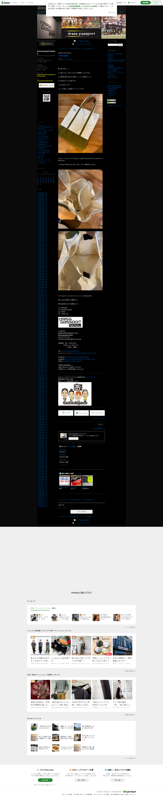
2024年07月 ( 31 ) (42, 232)
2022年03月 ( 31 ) (42, 276)
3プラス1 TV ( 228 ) (43, 136)
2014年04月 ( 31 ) (42, 426)
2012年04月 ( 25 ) (42, 463)
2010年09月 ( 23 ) (42, 493)
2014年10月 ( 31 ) (42, 416)
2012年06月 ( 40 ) (42, 460)
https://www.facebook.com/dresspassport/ (77, 357)
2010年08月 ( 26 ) (42, 495)
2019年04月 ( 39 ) (42, 331)
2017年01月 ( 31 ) (42, 374)
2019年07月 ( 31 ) (42, 327)
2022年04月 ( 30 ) (42, 275)
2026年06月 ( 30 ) (42, 196)
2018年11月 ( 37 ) (42, 339)
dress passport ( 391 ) (44, 152)
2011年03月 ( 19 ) (42, 484)
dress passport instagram (115, 87)
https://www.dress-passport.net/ (69, 351)
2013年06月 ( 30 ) (42, 442)
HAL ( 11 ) (40, 158)
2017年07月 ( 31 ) (42, 364)
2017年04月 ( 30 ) (42, 369)
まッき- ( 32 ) (41, 155)
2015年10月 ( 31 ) (42, 397)
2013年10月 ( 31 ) (42, 435)
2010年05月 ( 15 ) (42, 500)
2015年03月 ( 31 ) (42, 408)
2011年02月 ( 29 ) (42, 486)
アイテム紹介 (68, 59)
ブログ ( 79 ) (41, 125)
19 (46, 181)
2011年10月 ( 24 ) (42, 473)
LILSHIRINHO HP (112, 88)
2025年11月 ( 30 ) (42, 207)
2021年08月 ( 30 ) (42, 287)
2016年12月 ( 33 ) (42, 375)
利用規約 (89, 794)
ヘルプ (134, 794)
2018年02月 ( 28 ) (42, 353)
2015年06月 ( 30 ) (42, 404)
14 (51, 179)
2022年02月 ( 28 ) (42, 278)
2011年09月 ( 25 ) (42, 475)
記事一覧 (76, 48)
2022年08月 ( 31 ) (42, 268)
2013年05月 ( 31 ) (42, 443)
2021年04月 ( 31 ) (42, 293)
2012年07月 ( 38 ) (42, 459)
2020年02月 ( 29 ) (42, 316)
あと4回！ (110, 58)
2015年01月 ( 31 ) (42, 412)
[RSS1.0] (116, 100)
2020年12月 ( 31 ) (42, 300)
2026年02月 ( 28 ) (42, 202)
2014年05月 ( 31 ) (42, 424)
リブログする (98, 413)
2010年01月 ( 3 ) (42, 506)
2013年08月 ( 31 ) (42, 438)
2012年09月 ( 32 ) (42, 456)
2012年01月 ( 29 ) (42, 468)
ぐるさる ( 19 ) (42, 163)
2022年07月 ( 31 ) (42, 270)
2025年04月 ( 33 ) (42, 218)
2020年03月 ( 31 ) (42, 314)
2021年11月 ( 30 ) (42, 282)
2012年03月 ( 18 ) (42, 465)
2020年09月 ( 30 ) (42, 304)
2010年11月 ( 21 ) (42, 490)
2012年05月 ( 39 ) (42, 462)
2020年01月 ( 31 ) (42, 317)
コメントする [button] (83, 413)
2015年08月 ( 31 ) (42, 401)
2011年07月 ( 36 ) (42, 478)
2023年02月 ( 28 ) (42, 259)
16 (38, 181)
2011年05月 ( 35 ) (42, 481)
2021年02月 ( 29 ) (42, 297)
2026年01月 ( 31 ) (42, 204)
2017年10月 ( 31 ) (42, 360)
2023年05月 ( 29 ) (42, 254)
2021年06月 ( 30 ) (42, 290)
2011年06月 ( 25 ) (42, 479)
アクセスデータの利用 (102, 794)
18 (43, 181)
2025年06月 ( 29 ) (42, 215)
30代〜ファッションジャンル (40, 608)
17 (40, 181)
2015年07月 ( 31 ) (42, 402)
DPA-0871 (62, 455)
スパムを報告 (68, 794)
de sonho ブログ (112, 90)
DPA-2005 (62, 450)
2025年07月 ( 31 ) (42, 213)
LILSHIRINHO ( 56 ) (43, 142)
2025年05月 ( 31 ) (42, 216)
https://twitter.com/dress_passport (72, 361)
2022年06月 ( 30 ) (42, 271)
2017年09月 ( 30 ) (42, 361)
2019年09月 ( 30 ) (42, 323)
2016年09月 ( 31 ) (42, 380)
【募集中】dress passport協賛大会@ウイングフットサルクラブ (116, 61)
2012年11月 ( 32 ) (42, 452)
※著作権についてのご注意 (114, 105)
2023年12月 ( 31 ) (42, 243)
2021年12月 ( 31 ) (42, 281)
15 (53, 179)
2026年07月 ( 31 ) (42, 194)
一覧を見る (111, 75)
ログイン (157, 2)
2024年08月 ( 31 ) (42, 231)
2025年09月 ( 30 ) (42, 210)
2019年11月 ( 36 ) (42, 320)
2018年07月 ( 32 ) (42, 345)
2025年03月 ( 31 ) (42, 219)
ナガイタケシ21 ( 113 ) (44, 160)
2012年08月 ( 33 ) (42, 457)
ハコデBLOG (111, 91)
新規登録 (145, 2)
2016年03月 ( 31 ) (42, 390)
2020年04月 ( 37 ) (42, 312)
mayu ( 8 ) (40, 157)
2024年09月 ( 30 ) (42, 229)
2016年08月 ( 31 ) (42, 382)
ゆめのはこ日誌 (112, 93)
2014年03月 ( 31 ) (42, 427)
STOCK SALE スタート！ (115, 71)
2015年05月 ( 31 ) (42, 405)
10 (40, 179)
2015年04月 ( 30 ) (42, 407)
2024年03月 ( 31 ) (42, 238)
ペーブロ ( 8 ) (41, 135)
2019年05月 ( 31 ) (42, 330)
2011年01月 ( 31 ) (42, 487)
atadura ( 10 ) (41, 128)
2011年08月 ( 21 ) (42, 476)
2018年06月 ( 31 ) (42, 347)
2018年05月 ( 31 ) (42, 349)
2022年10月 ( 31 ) (42, 265)
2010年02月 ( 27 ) (42, 504)
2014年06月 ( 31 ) (42, 423)
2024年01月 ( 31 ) (42, 242)
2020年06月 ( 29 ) (42, 309)
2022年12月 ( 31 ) (42, 262)
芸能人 (54, 608)
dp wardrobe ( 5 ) (42, 141)
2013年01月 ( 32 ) (42, 449)
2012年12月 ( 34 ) (42, 451)
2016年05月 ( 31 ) (42, 386)
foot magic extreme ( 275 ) (45, 146)
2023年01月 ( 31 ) (42, 260)
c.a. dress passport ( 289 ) (45, 127)
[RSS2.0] (116, 103)
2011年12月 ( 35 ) (42, 470)
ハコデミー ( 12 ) (42, 139)
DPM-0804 (63, 56)
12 (46, 179)
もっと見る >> (63, 465)
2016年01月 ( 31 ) (42, 393)
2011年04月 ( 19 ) (42, 482)
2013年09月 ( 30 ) (42, 437)
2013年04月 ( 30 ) (42, 445)
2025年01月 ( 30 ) (42, 223)
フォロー (74, 438)
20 (48, 181)
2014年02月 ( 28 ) (42, 429)
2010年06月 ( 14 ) (42, 498)
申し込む (118, 780)
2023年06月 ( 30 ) (42, 252)
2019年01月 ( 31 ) (42, 336)
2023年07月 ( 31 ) (42, 251)
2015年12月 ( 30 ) (42, 394)
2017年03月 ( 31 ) (42, 371)
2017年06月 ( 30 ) (42, 366)
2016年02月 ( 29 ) (42, 391)
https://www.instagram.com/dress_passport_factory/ (80, 359)
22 (53, 181)
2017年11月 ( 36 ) (42, 358)
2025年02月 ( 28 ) (42, 221)
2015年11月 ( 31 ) (42, 396)
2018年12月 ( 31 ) (42, 338)
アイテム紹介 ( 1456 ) (44, 150)
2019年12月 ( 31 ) (42, 319)
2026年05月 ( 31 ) (42, 197)
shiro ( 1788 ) (41, 153)
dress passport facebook (114, 85)
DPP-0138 (62, 460)
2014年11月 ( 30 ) (42, 415)
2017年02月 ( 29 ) (42, 372)
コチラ (73, 365)
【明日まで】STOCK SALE (115, 53)
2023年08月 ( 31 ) (42, 249)
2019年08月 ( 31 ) (42, 325)
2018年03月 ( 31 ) (42, 352)
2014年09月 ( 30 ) (42, 418)
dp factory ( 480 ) (42, 133)
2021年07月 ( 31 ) (42, 289)
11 (43, 179)
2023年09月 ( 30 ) (42, 248)
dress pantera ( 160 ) (43, 138)
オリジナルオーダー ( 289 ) (45, 130)
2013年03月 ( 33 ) (42, 446)
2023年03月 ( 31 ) (42, 257)
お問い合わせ (79, 794)
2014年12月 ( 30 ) (42, 413)
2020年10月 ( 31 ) (42, 303)
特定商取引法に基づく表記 (120, 794)
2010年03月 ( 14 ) (42, 503)
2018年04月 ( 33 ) (42, 350)
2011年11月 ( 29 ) (42, 471)
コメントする (81, 511)
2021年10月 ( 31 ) (42, 284)
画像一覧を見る (112, 77)
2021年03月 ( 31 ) (42, 295)
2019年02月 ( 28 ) (42, 334)
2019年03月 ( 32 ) (42, 333)
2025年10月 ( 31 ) (42, 208)
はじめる (45, 780)
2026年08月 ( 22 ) (42, 193)
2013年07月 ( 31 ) (42, 440)
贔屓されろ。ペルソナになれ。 (116, 72)
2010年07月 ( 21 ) (42, 497)
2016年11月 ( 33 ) (42, 377)
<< (44, 172)
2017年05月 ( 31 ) (42, 367)
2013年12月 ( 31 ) (42, 432)
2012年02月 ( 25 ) (42, 467)
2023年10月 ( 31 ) (42, 246)
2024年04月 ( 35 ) (42, 237)
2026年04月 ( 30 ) (42, 199)
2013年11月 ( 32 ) (42, 434)
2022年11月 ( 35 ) (42, 264)
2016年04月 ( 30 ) (42, 388)
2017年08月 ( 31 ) (42, 363)
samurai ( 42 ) (41, 149)
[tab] (40, 608)
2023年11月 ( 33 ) (42, 245)
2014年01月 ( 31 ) (42, 430)
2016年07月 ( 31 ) (42, 383)
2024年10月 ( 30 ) (42, 227)
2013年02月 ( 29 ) (42, 448)
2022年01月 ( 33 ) (42, 279)
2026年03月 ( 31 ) (42, 201)
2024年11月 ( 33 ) (42, 226)
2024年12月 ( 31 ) (42, 224)
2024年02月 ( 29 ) (42, 240)
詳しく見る (81, 780)
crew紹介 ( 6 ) (41, 147)
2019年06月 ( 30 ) (42, 328)
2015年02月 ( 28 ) (42, 410)
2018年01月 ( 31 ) (42, 355)
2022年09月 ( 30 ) (42, 267)
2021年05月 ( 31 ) (42, 292)
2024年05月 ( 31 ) (42, 235)
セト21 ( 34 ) (41, 161)
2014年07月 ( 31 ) (42, 421)
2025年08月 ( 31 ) (42, 212)
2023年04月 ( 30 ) (42, 256)
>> (48, 172)
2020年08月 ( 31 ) (42, 306)
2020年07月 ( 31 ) (42, 308)
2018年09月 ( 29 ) (42, 342)
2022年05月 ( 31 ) (42, 273)
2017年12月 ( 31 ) (42, 356)
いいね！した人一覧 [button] (99, 418)
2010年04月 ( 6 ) (42, 501)
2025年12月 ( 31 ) (42, 205)
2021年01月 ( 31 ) (42, 298)
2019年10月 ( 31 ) (42, 322)
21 (51, 181)
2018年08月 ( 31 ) (42, 344)
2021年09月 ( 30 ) (42, 286)
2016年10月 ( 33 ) (42, 378)
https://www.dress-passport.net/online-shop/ (84, 353)
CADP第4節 (111, 66)
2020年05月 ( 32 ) (42, 311)
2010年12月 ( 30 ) (42, 489)
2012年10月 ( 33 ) (42, 454)
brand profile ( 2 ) (42, 144)
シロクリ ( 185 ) (42, 131)
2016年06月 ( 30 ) (42, 385)
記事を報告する (100, 428)
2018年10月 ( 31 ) (42, 341)
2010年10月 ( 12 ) (42, 492)
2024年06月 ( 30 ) (42, 234)
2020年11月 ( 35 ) (42, 301)
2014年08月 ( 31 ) (42, 419)
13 (48, 179)
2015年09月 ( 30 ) (42, 399)
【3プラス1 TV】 (90, 377)
